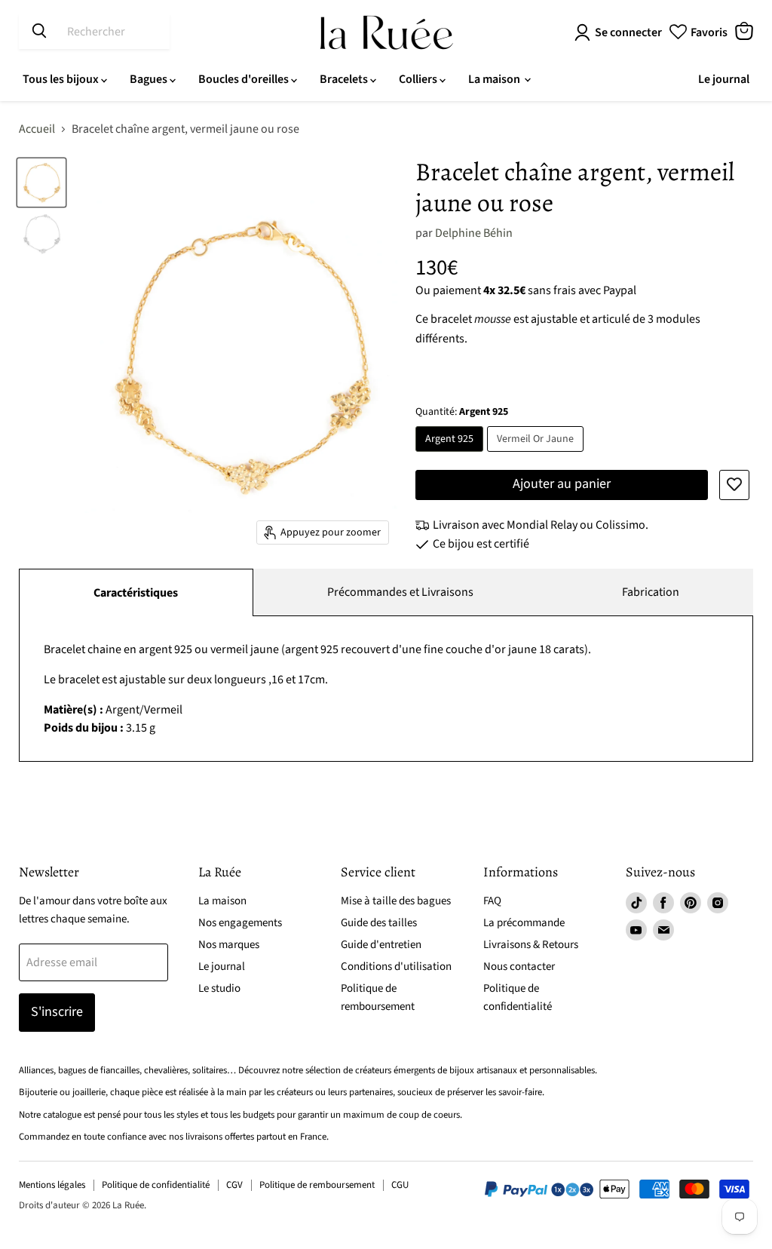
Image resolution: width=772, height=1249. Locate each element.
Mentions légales (52, 1185)
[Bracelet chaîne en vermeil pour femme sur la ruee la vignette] (41, 182)
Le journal (723, 79)
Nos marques (228, 945)
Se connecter (628, 32)
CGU (400, 1185)
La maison (495, 79)
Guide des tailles (379, 923)
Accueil (37, 129)
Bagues (150, 79)
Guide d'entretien (381, 945)
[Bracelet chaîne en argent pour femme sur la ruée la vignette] (41, 234)
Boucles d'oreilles (244, 79)
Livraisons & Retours (530, 945)
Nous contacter (519, 966)
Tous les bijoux (62, 79)
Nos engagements (240, 923)
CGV (234, 1185)
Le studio (219, 988)
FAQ (492, 901)
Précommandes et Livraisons (400, 592)
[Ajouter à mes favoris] (734, 485)
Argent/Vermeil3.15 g (317, 688)
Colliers (419, 79)
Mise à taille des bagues (396, 901)
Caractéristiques (135, 593)
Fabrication (650, 592)
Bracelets (345, 79)
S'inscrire (57, 1011)
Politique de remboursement (317, 1185)
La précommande (524, 923)
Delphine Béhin (474, 233)
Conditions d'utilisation (396, 966)
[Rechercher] (39, 31)
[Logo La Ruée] (386, 32)
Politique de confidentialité (156, 1185)
